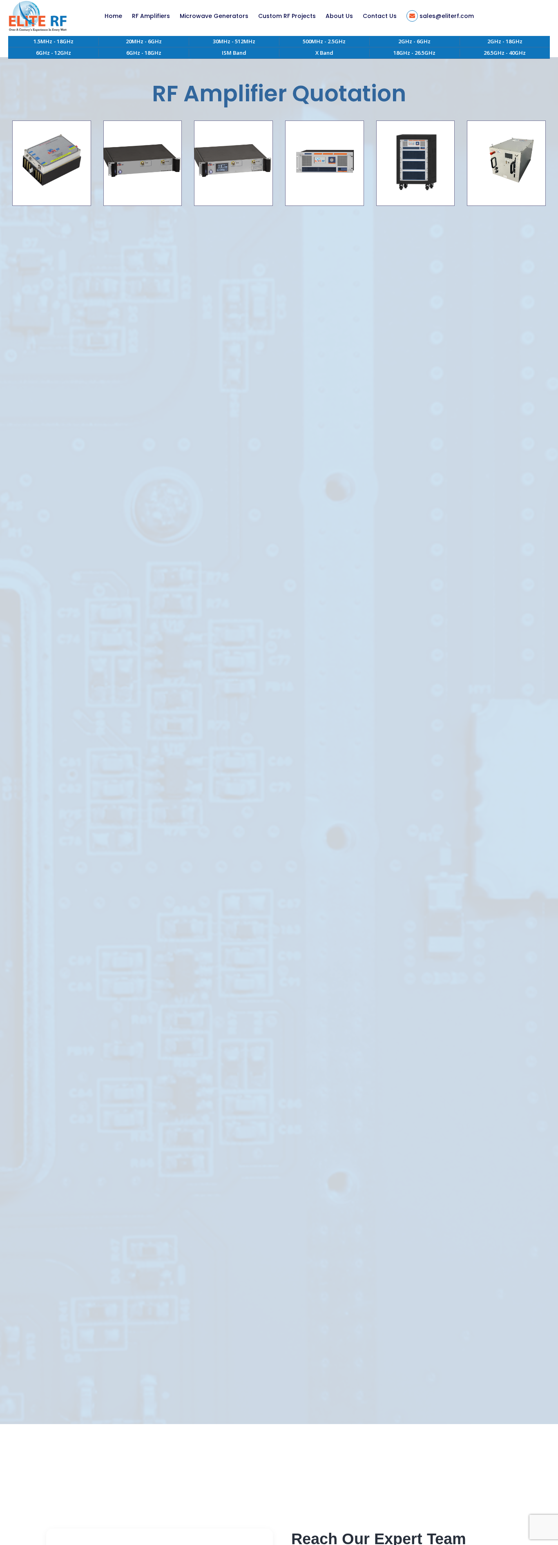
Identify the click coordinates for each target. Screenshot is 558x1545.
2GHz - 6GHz (414, 41)
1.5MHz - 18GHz (53, 41)
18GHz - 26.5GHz (414, 52)
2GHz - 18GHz (504, 41)
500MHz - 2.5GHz (324, 41)
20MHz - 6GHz (144, 41)
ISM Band (234, 52)
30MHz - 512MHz (234, 41)
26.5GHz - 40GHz (505, 52)
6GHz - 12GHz (53, 52)
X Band (324, 52)
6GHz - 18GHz (143, 52)
